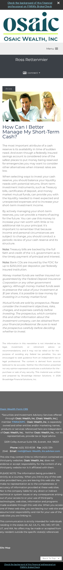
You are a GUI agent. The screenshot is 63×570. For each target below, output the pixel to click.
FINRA (15, 421)
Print (9, 88)
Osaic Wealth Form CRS (14, 409)
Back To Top (49, 558)
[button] (52, 48)
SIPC (22, 421)
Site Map (5, 547)
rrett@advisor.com (38, 451)
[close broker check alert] (58, 3)
